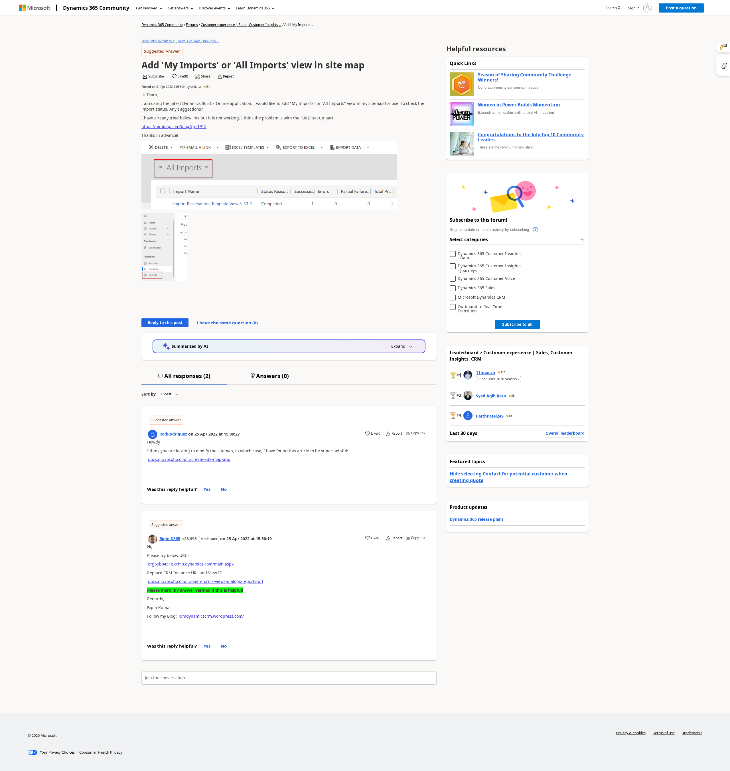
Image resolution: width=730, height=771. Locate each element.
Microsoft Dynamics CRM (481, 297)
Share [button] (205, 76)
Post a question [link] (681, 8)
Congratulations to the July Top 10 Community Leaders (531, 137)
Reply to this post (165, 322)
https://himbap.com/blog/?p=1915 (173, 126)
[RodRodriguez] (152, 434)
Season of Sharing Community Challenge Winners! (524, 77)
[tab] (184, 378)
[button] (613, 8)
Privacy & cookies (631, 732)
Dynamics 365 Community (96, 7)
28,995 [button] (190, 538)
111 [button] (503, 372)
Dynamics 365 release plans (477, 519)
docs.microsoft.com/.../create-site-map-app (189, 459)
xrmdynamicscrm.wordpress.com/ (211, 616)
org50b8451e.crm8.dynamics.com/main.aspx (191, 564)
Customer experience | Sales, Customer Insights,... (241, 24)
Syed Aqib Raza (491, 395)
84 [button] (510, 416)
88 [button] (513, 396)
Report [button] (228, 76)
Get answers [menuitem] (178, 8)
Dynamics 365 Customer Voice (486, 278)
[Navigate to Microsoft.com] (34, 8)
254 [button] (207, 87)
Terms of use (664, 732)
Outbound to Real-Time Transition (480, 308)
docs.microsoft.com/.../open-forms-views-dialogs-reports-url (205, 581)
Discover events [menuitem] (212, 8)
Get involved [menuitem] (146, 8)
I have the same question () (227, 323)
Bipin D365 (169, 538)
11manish (485, 372)
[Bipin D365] (152, 539)
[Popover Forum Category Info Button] (535, 229)
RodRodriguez (173, 434)
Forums (192, 24)
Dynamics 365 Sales (476, 288)
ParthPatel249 (490, 416)
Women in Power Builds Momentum (519, 104)
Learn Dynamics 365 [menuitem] (253, 8)
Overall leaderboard (565, 433)
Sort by (148, 394)
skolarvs (196, 87)
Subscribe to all (517, 324)
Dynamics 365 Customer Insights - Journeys (489, 268)
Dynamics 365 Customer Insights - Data (489, 255)
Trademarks (692, 732)
